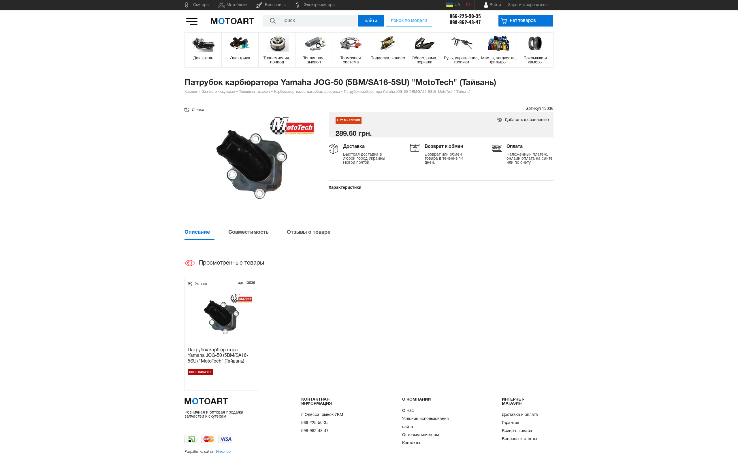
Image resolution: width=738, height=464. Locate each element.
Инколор (223, 451)
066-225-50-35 (465, 16)
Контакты (411, 443)
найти (371, 20)
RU (469, 5)
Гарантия (510, 423)
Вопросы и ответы (519, 439)
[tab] (205, 232)
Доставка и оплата (520, 415)
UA (457, 5)
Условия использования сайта (425, 423)
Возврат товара (517, 431)
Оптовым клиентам (420, 435)
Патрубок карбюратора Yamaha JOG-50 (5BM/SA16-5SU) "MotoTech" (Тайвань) (218, 355)
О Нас (408, 411)
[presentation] (205, 232)
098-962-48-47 (465, 22)
